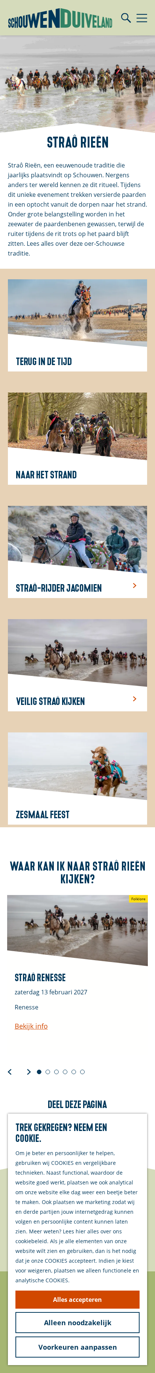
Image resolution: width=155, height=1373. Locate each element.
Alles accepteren (77, 1299)
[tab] (39, 1072)
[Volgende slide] (29, 1071)
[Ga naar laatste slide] (9, 1071)
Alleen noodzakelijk (77, 1322)
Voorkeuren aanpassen (77, 1347)
